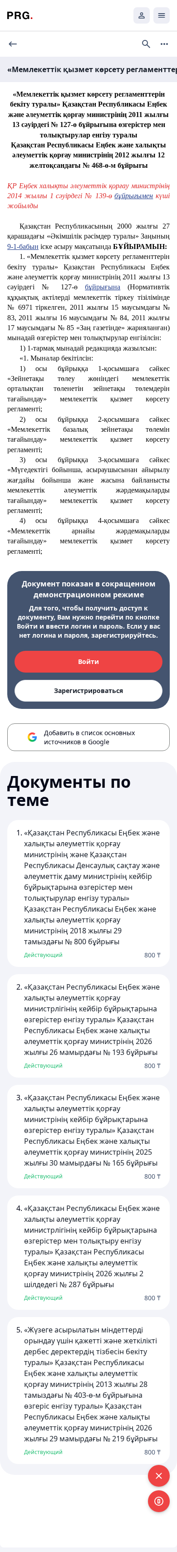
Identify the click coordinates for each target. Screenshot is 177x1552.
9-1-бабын (23, 246)
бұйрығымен (133, 196)
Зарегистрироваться (88, 690)
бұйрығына (102, 287)
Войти (88, 661)
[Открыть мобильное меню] (161, 15)
